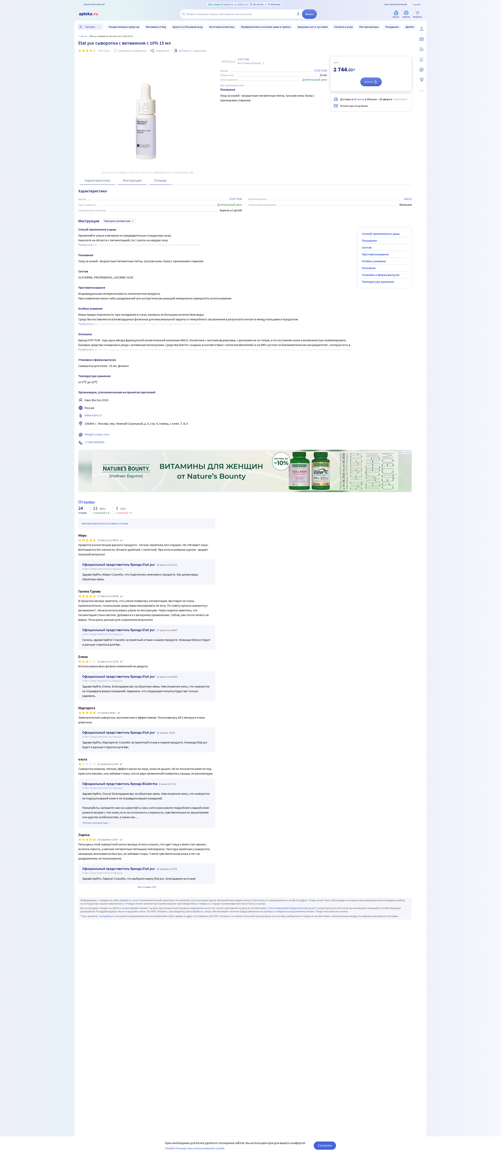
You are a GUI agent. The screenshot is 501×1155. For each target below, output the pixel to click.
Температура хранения (378, 282)
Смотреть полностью (117, 221)
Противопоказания (375, 254)
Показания (369, 240)
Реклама (406, 452)
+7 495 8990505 (95, 442)
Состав (366, 247)
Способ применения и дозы (381, 234)
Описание (369, 268)
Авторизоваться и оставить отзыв (105, 523)
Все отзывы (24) (147, 887)
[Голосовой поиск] (298, 14)
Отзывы (160, 180)
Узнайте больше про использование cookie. (195, 1148)
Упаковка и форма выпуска (380, 275)
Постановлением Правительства (288, 908)
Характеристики (97, 180)
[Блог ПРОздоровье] (421, 49)
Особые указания (374, 261)
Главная (83, 36)
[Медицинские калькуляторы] (421, 59)
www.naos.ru (93, 415)
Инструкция (132, 180)
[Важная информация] (421, 70)
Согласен (325, 1145)
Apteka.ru (125, 900)
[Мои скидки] (421, 39)
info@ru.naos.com (97, 434)
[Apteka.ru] (91, 14)
